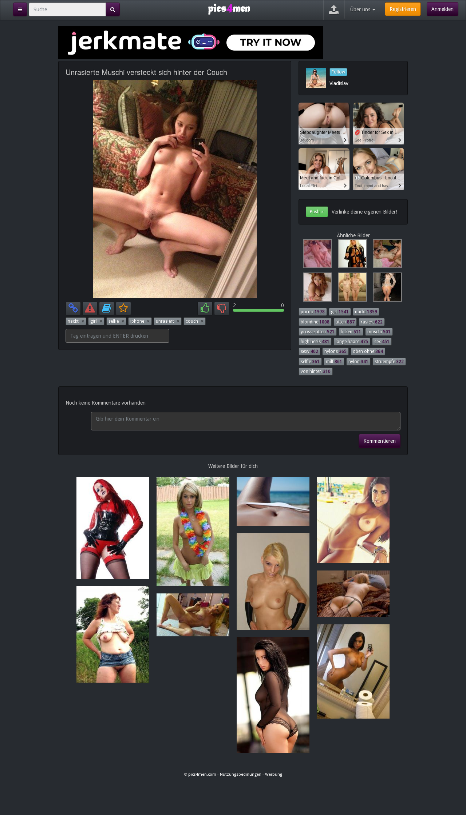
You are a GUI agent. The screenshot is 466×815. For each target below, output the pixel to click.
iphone (140, 321)
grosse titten (318, 331)
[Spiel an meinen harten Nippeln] (316, 289)
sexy (309, 351)
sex (382, 341)
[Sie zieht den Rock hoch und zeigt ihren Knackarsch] (385, 289)
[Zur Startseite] (229, 9)
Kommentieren (379, 441)
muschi (379, 331)
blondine (315, 322)
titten (345, 322)
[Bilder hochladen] (333, 10)
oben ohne (368, 351)
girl (96, 321)
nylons (335, 351)
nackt (76, 321)
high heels (315, 341)
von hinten (316, 371)
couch (195, 321)
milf (334, 361)
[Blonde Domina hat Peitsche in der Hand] (350, 255)
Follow (338, 72)
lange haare (352, 341)
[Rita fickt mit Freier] (385, 255)
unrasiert (167, 321)
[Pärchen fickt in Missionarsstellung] (316, 255)
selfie (116, 321)
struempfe (389, 361)
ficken (351, 331)
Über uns (361, 9)
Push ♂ (317, 211)
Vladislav (338, 83)
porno (313, 311)
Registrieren (403, 9)
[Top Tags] (20, 9)
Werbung (273, 774)
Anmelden (442, 9)
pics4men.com (202, 774)
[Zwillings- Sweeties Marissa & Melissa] (350, 289)
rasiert (372, 322)
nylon (358, 361)
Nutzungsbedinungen (240, 774)
